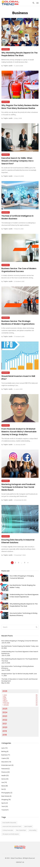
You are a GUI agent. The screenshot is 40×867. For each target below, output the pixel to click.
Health (3, 776)
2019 (4, 731)
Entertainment (6, 765)
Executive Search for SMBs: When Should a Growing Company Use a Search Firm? (17, 161)
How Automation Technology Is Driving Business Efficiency (23, 614)
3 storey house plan (8, 830)
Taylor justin (8, 66)
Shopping (4, 800)
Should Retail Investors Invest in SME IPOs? (18, 377)
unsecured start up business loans (12, 826)
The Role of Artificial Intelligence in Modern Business (17, 217)
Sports (3, 803)
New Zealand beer (21, 830)
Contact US (20, 862)
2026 (4, 691)
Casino (3, 758)
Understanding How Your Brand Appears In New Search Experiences (24, 595)
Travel (3, 810)
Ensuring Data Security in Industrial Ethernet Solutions (17, 541)
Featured (4, 769)
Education (4, 762)
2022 (4, 719)
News (3, 786)
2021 (4, 723)
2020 (4, 727)
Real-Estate (5, 796)
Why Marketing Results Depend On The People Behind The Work (19, 54)
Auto (3, 748)
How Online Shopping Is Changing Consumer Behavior (22, 577)
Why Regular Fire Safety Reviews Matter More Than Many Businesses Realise (20, 107)
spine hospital (28, 826)
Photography (5, 793)
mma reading (32, 830)
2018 (4, 734)
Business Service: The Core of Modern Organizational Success (18, 270)
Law (2, 782)
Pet (2, 789)
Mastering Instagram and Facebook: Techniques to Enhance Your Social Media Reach (18, 487)
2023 (4, 716)
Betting (3, 751)
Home (3, 779)
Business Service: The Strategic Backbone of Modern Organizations (18, 322)
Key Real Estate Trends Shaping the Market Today (22, 586)
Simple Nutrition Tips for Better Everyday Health (17, 674)
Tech (3, 806)
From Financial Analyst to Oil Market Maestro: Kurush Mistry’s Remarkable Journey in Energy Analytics (18, 432)
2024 (4, 712)
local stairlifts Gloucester (9, 822)
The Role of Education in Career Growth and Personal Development (19, 680)
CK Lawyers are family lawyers (11, 834)
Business (5, 49)
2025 (4, 708)
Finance (4, 772)
